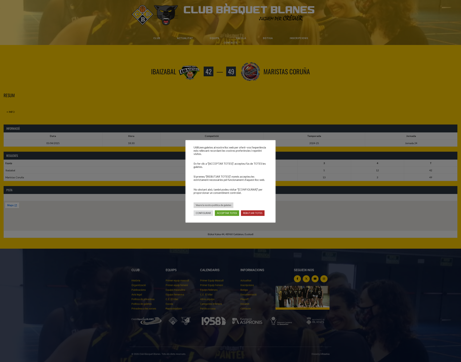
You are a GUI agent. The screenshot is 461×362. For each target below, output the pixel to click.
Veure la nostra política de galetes (213, 205)
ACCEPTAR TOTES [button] (227, 213)
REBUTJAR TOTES (252, 213)
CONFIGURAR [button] (203, 213)
